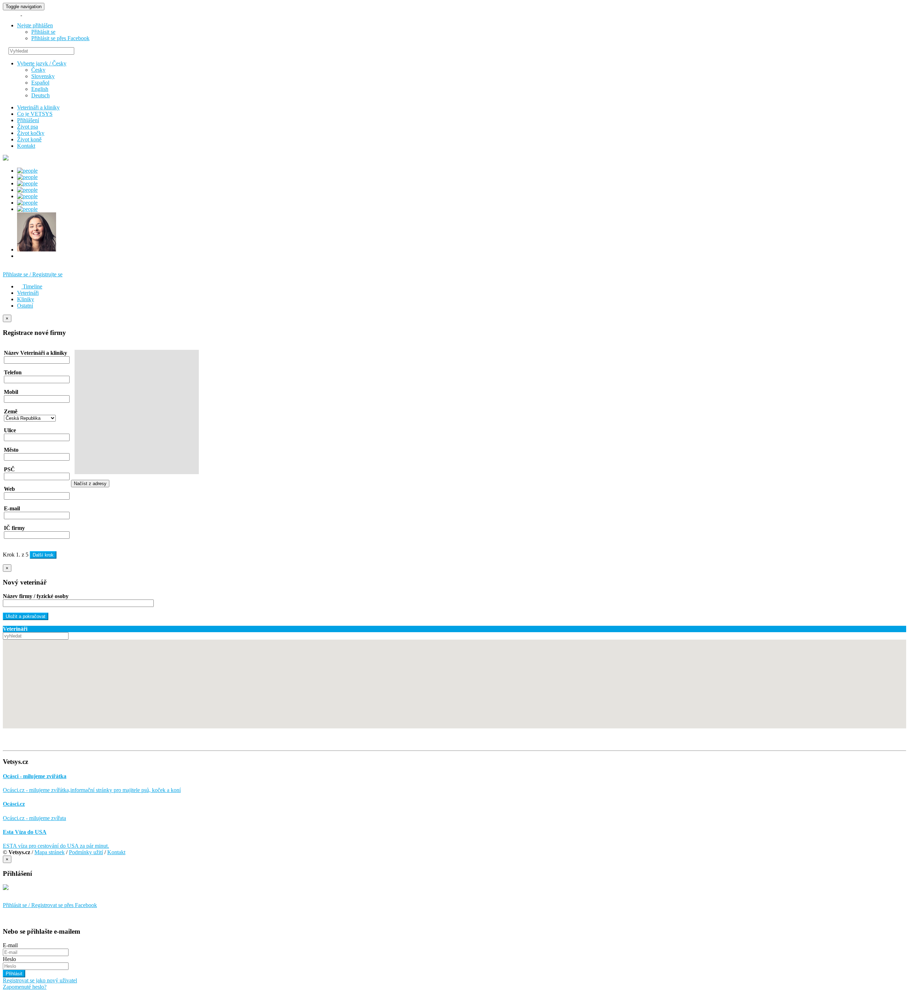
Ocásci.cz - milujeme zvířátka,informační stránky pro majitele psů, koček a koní (92, 790)
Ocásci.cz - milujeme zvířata (34, 818)
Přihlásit (14, 973)
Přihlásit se (43, 32)
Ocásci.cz (14, 804)
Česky (38, 70)
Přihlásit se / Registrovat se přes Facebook (50, 905)
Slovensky (43, 76)
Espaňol (40, 83)
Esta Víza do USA (25, 832)
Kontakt (116, 852)
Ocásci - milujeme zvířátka (34, 776)
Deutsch (40, 95)
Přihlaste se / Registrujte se (32, 274)
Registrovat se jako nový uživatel (40, 980)
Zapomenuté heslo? (25, 987)
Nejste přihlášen (35, 25)
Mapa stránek (49, 852)
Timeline (31, 286)
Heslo (9, 959)
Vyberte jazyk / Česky (41, 63)
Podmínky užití (86, 852)
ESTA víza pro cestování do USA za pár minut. (56, 846)
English (39, 89)
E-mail (10, 945)
